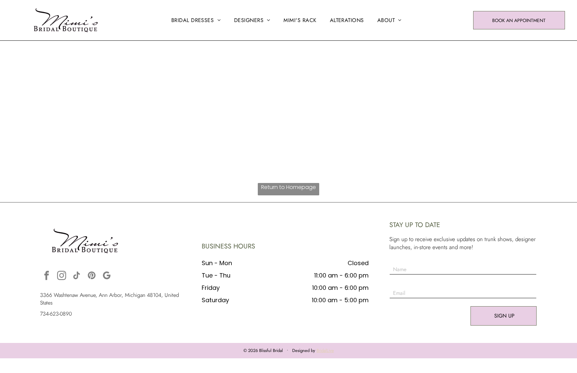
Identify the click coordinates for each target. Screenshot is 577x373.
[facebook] (46, 276)
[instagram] (61, 276)
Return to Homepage (288, 187)
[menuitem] (196, 20)
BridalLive (325, 350)
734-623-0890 (56, 314)
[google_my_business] (107, 276)
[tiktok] (76, 276)
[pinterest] (92, 276)
